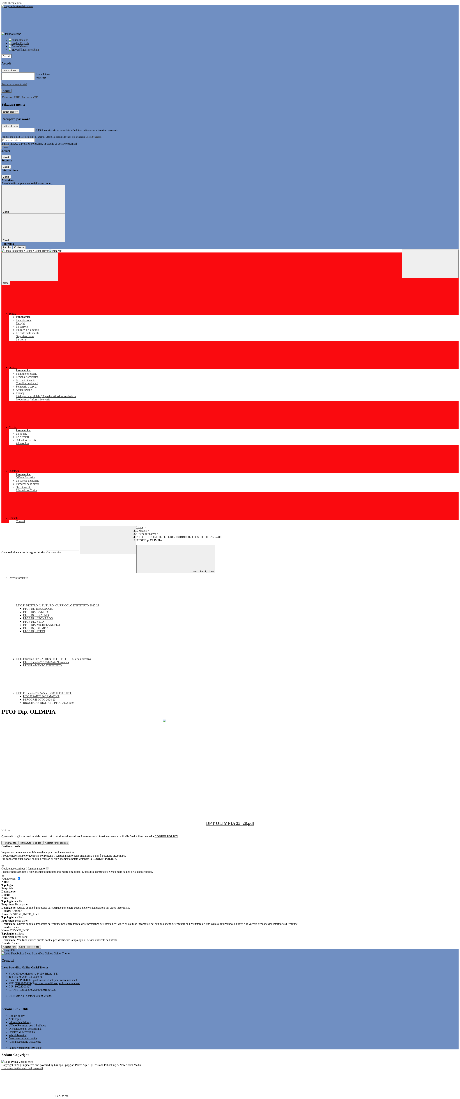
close (5, 283)
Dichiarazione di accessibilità (25, 1028)
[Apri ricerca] (430, 263)
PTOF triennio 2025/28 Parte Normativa (46, 662)
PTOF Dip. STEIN (34, 631)
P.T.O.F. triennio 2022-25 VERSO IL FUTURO (44, 693)
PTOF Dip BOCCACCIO (38, 608)
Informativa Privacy (20, 1022)
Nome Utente (43, 74)
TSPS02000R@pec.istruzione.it (47, 983)
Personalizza (9, 842)
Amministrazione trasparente (25, 1041)
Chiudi (6, 157)
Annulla (7, 247)
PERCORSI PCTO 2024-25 (39, 699)
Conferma (19, 247)
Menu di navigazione (203, 571)
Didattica (141, 530)
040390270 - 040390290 (28, 976)
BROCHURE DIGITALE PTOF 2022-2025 (48, 702)
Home (139, 527)
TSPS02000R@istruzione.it (47, 980)
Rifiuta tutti (30, 842)
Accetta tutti (56, 842)
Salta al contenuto (11, 2)
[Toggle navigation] (29, 266)
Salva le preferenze (29, 946)
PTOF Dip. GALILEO (36, 611)
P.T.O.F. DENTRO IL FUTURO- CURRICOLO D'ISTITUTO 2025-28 (178, 537)
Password (40, 77)
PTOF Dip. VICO (33, 621)
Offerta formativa (146, 533)
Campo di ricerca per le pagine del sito (23, 552)
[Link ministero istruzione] (17, 6)
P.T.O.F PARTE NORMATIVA (41, 696)
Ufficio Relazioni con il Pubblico (27, 1025)
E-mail (39, 129)
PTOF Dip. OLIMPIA (36, 628)
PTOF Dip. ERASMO (36, 615)
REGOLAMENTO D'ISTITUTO (42, 665)
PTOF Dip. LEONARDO (38, 618)
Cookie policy (17, 1015)
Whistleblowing (18, 1035)
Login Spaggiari (94, 136)
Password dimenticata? (14, 84)
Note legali (15, 1019)
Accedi (6, 56)
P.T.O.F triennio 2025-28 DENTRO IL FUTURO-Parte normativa (54, 658)
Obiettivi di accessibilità (22, 1031)
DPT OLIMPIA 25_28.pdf (230, 823)
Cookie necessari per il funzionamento (23, 868)
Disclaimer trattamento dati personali (22, 1068)
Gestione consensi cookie (23, 1038)
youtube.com (9, 878)
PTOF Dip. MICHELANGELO (41, 624)
